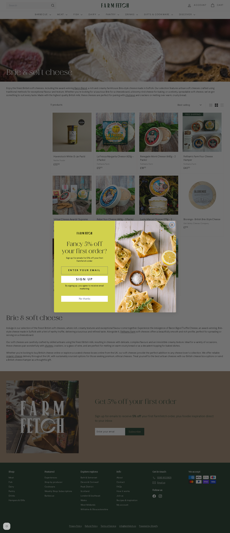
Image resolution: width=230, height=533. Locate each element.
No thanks (84, 299)
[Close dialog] (172, 224)
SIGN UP (84, 279)
